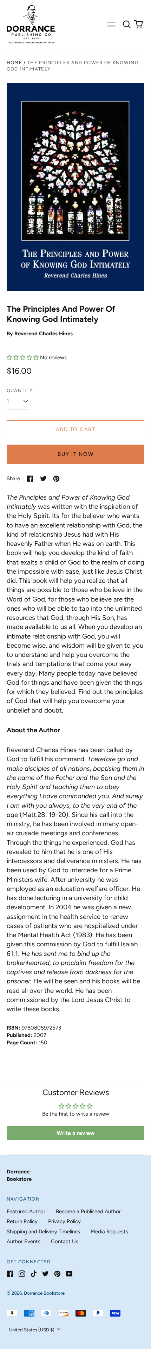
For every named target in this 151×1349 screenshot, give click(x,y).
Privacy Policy (64, 1221)
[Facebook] (10, 1273)
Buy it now (75, 454)
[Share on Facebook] (30, 478)
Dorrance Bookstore (44, 1293)
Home (14, 62)
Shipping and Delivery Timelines (43, 1231)
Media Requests (109, 1231)
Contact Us (64, 1241)
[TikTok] (33, 1273)
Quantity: (20, 390)
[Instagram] (22, 1273)
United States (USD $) (32, 1329)
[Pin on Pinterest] (56, 478)
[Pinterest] (57, 1273)
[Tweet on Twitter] (43, 478)
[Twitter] (45, 1273)
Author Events (23, 1241)
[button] (127, 24)
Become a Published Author (88, 1211)
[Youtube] (69, 1273)
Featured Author (26, 1211)
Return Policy (22, 1221)
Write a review (75, 1133)
